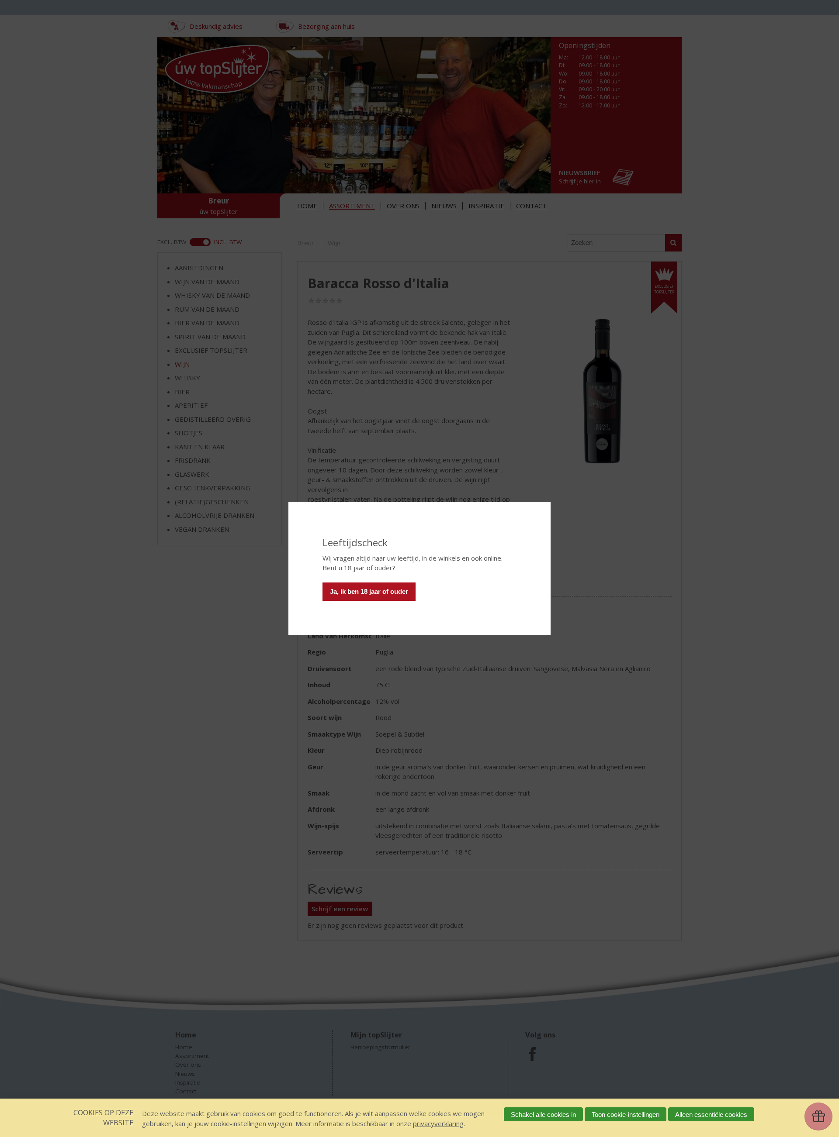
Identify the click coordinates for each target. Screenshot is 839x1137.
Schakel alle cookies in (543, 1114)
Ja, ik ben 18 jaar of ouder (369, 591)
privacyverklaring (438, 1123)
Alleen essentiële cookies (711, 1114)
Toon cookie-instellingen (625, 1114)
